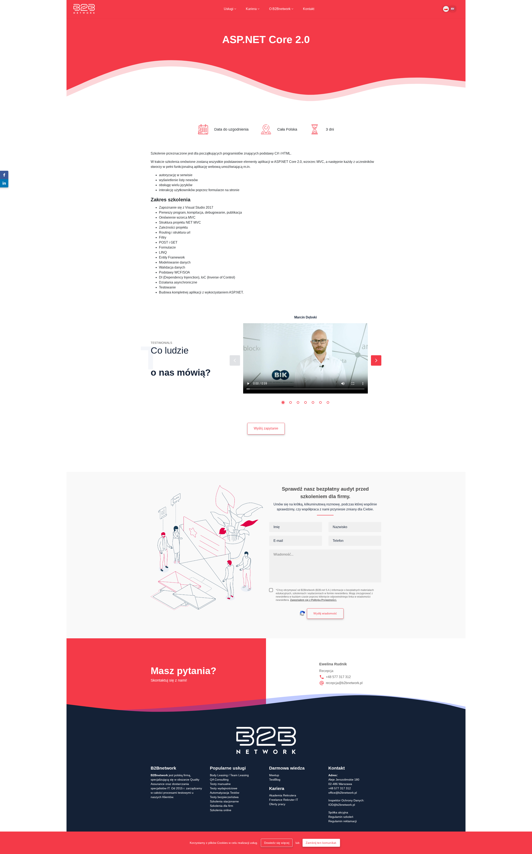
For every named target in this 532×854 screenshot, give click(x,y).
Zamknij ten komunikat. (321, 842)
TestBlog (274, 779)
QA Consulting (219, 779)
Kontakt (308, 9)
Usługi (228, 9)
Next (376, 360)
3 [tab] (298, 402)
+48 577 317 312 (338, 677)
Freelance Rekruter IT (283, 799)
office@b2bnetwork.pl (342, 792)
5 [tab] (313, 402)
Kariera (251, 9)
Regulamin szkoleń (340, 816)
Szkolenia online (220, 810)
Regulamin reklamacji (342, 821)
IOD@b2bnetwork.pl (341, 804)
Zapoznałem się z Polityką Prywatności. (313, 600)
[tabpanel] (305, 354)
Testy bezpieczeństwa (224, 797)
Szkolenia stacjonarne (224, 801)
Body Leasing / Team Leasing (229, 775)
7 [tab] (328, 402)
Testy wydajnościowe (223, 788)
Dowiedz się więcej (276, 842)
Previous (235, 360)
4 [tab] (305, 402)
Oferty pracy (277, 804)
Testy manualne (220, 784)
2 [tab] (290, 402)
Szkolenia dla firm (221, 805)
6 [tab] (320, 402)
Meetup (274, 775)
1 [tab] (283, 402)
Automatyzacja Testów (224, 792)
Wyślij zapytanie (266, 428)
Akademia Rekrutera (282, 795)
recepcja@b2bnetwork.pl (344, 683)
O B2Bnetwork (280, 9)
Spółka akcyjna (338, 812)
